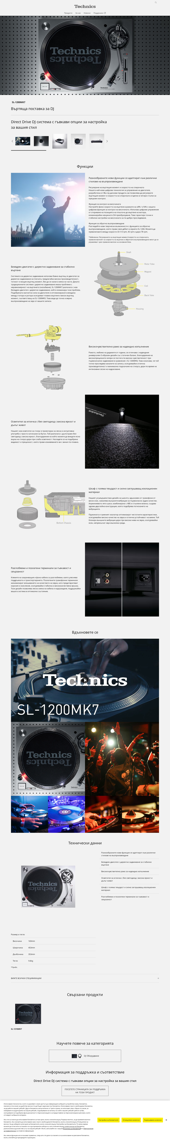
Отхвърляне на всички (131, 1120)
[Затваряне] (166, 1119)
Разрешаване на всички (153, 1120)
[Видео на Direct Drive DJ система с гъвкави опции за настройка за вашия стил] (22, 141)
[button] (41, 141)
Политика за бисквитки (71, 1129)
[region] (85, 1120)
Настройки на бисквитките (108, 1120)
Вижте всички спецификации (26, 978)
